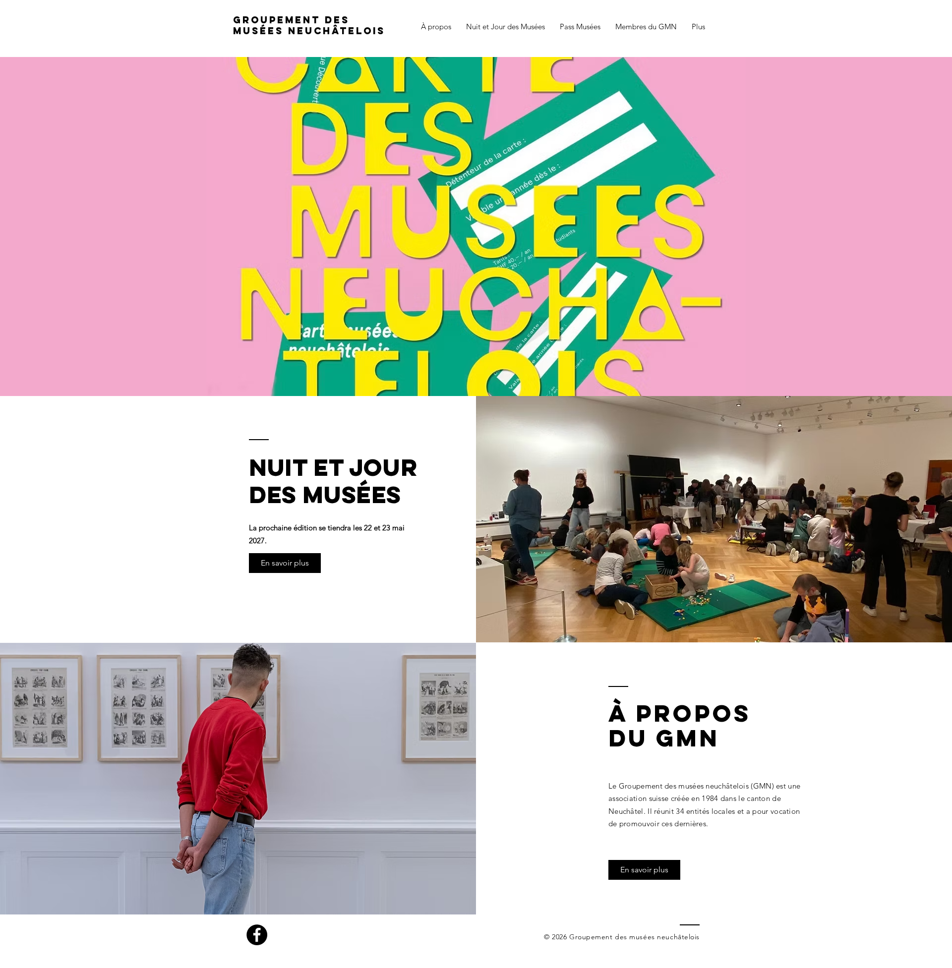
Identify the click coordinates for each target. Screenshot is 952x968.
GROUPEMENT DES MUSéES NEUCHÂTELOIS (309, 25)
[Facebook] (256, 934)
